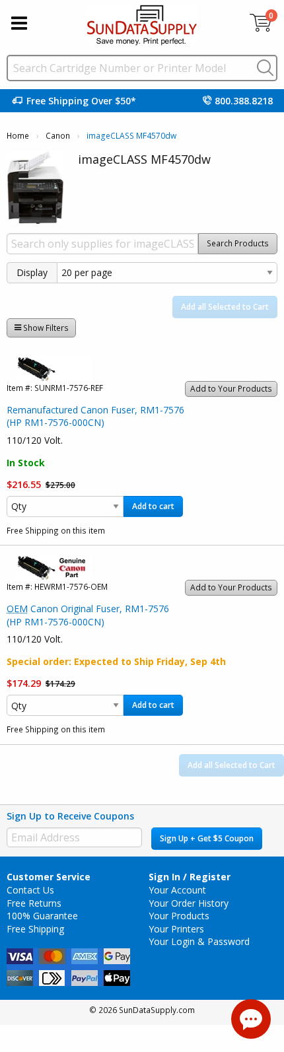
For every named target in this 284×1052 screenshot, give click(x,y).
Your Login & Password (199, 941)
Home (18, 135)
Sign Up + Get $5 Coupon (207, 838)
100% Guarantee (42, 915)
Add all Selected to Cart (225, 306)
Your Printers (176, 929)
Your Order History (189, 903)
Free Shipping (35, 929)
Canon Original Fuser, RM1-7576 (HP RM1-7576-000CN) (88, 615)
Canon (58, 135)
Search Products (238, 243)
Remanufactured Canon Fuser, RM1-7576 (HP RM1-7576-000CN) (95, 416)
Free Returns (34, 903)
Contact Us (30, 890)
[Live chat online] (251, 1019)
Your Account (177, 890)
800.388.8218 (244, 100)
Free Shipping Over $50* (81, 100)
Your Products (179, 915)
